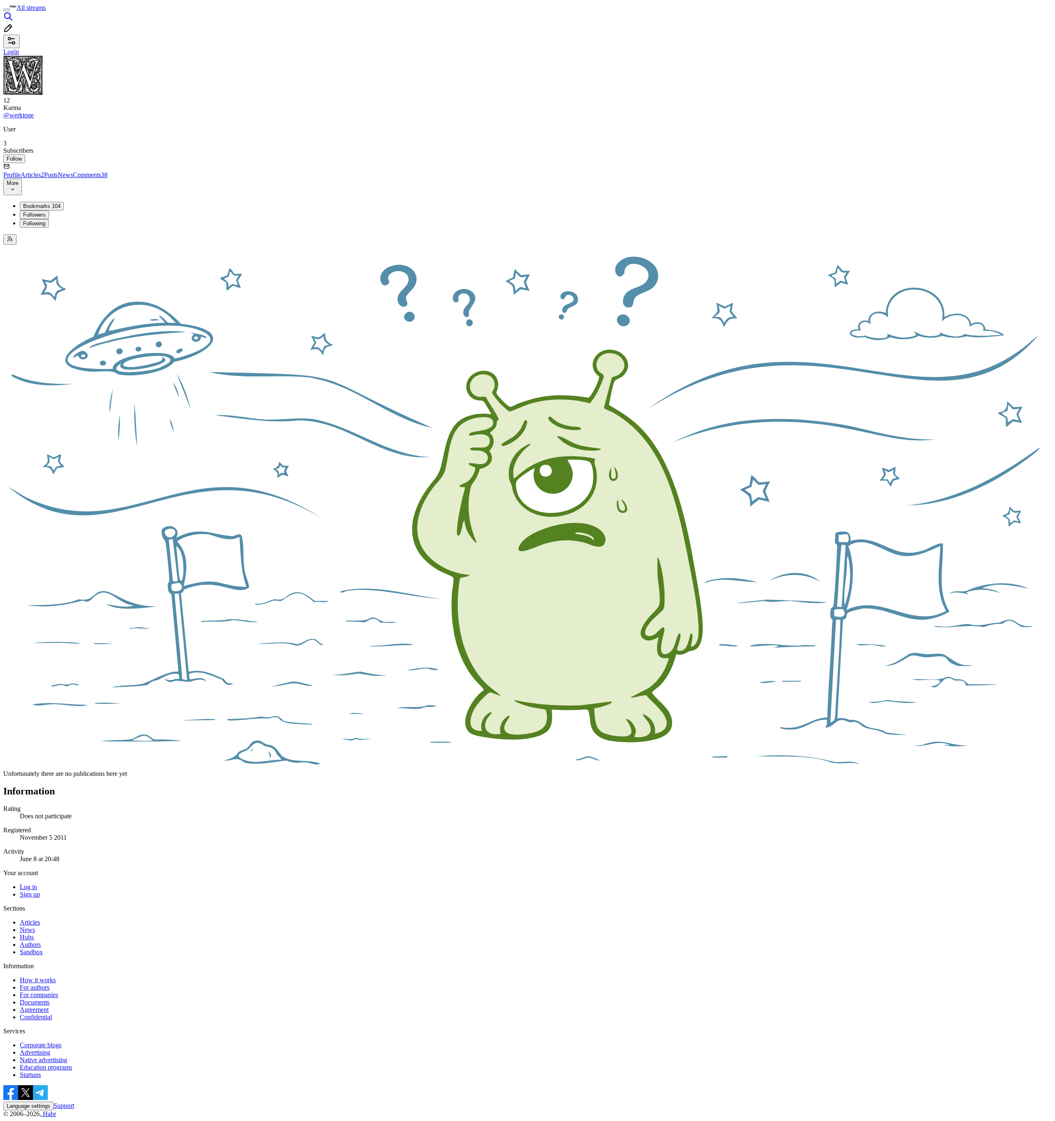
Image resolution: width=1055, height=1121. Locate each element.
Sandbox (31, 951)
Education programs (46, 1067)
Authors (30, 944)
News (65, 174)
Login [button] (11, 51)
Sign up (30, 894)
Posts (51, 174)
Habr (48, 1113)
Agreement (34, 1009)
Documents (34, 1002)
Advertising (35, 1052)
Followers (34, 215)
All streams (31, 7)
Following (34, 223)
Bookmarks (42, 206)
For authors (34, 987)
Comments (90, 174)
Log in (28, 886)
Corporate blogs (40, 1045)
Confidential (36, 1017)
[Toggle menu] (6, 10)
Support (64, 1105)
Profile (12, 174)
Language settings (28, 1106)
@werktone (18, 115)
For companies (39, 994)
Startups (30, 1074)
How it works (38, 979)
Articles (32, 174)
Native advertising (43, 1059)
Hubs (27, 937)
